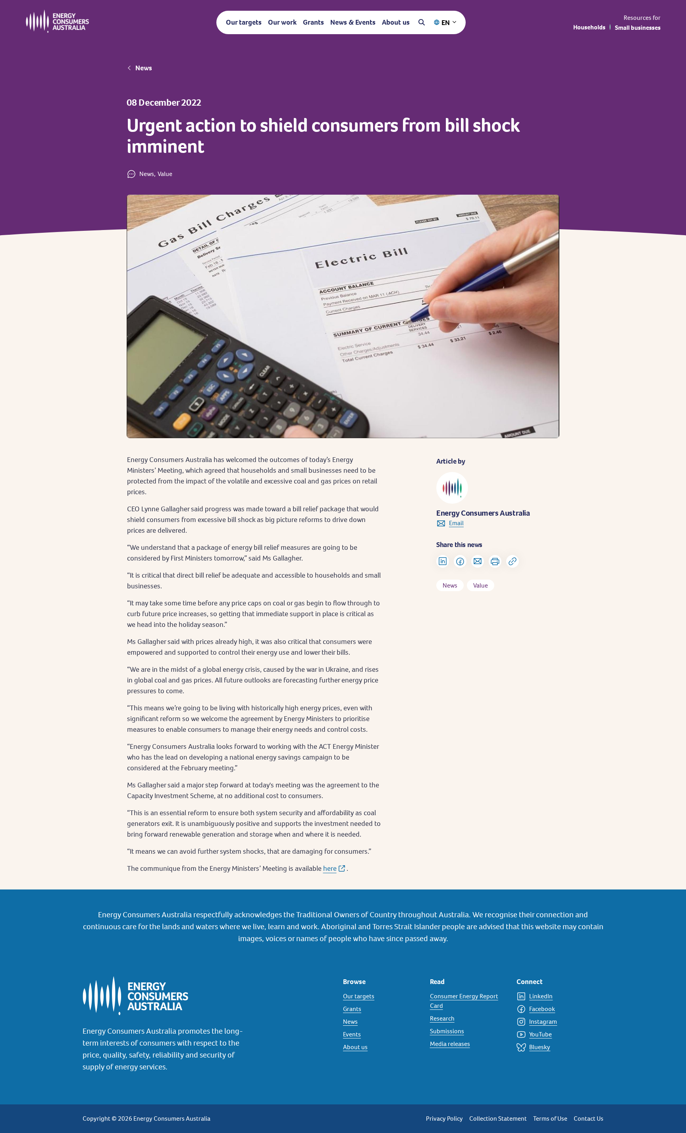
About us (396, 22)
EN (445, 22)
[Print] (495, 561)
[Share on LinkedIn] (442, 561)
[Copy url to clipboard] (512, 561)
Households (589, 27)
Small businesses (638, 27)
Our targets (244, 22)
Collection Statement (498, 1118)
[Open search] (421, 22)
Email (456, 523)
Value (480, 585)
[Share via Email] (477, 561)
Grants (313, 22)
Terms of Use (550, 1118)
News (143, 68)
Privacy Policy (444, 1118)
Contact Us (588, 1118)
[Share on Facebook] (460, 561)
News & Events (353, 22)
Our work (282, 22)
